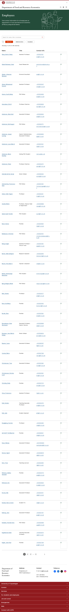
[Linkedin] (58, 571)
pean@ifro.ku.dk (40, 166)
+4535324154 (39, 233)
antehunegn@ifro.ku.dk (42, 273)
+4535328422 (40, 174)
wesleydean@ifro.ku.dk (42, 445)
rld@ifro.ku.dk (40, 502)
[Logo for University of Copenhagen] (28, 2)
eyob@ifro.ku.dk (40, 214)
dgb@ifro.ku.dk (40, 246)
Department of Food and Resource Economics (21, 7)
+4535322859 (40, 253)
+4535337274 (40, 383)
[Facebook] (55, 571)
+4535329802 (40, 114)
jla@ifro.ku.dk (40, 136)
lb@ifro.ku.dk (39, 345)
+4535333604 (40, 483)
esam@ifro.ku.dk (40, 106)
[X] (62, 571)
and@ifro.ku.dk (40, 405)
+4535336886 (40, 204)
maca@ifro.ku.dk (40, 355)
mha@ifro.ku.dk (40, 86)
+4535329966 (40, 522)
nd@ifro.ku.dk (40, 495)
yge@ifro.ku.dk (40, 525)
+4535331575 (39, 492)
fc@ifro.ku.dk (40, 393)
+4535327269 (40, 353)
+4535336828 (40, 104)
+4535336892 (40, 134)
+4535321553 (39, 54)
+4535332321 (39, 194)
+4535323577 (40, 293)
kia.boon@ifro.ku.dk (41, 306)
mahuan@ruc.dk (40, 154)
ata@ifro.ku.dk (40, 56)
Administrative (19, 41)
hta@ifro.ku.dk (40, 196)
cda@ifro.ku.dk (40, 425)
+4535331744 (39, 512)
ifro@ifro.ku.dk (44, 571)
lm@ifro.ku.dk (40, 146)
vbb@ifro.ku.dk (40, 263)
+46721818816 (40, 443)
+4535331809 (40, 223)
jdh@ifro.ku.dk (40, 413)
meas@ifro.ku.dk (40, 206)
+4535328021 (39, 433)
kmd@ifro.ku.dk (40, 485)
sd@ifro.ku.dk (40, 455)
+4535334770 (40, 473)
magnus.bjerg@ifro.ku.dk (42, 283)
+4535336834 (40, 333)
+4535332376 (40, 403)
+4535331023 (39, 144)
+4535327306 (40, 542)
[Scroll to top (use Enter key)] (64, 580)
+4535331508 (39, 313)
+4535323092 (40, 303)
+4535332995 (40, 463)
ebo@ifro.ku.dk (40, 316)
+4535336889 (40, 323)
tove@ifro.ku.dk (40, 365)
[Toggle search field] (60, 7)
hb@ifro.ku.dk (40, 226)
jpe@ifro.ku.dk (40, 545)
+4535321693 (39, 373)
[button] (66, 7)
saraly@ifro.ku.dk (41, 176)
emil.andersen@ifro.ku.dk (43, 126)
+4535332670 (40, 532)
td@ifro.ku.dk (40, 465)
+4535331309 (39, 184)
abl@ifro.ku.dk (40, 296)
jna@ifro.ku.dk (40, 74)
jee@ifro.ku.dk (40, 515)
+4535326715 (39, 124)
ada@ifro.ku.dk (40, 116)
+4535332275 (40, 164)
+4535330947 (40, 84)
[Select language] (63, 7)
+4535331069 (40, 363)
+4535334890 (40, 94)
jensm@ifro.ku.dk (40, 335)
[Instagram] (65, 571)
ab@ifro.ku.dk (40, 325)
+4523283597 (40, 343)
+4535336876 (40, 453)
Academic (30, 41)
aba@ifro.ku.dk (40, 96)
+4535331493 (39, 243)
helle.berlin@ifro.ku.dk (42, 256)
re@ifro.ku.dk (40, 535)
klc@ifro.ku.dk (40, 375)
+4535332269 (40, 423)
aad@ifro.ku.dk (40, 475)
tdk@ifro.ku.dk (40, 435)
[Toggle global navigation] (67, 3)
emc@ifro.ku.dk (40, 385)
